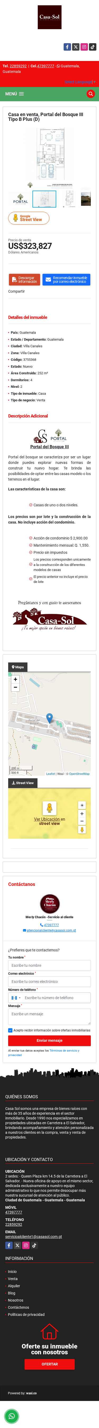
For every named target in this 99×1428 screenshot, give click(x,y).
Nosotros (15, 1300)
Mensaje (15, 1006)
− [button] (15, 687)
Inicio (12, 1271)
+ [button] (15, 679)
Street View (31, 218)
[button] (86, 132)
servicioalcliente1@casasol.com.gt (33, 1236)
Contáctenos (18, 1307)
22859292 (18, 66)
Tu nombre (16, 957)
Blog (11, 1293)
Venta (13, 1279)
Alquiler (14, 1286)
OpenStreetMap (79, 773)
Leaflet (50, 773)
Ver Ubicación (47, 819)
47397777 (45, 66)
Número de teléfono (23, 990)
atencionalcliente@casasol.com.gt (51, 930)
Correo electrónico (22, 974)
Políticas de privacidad (26, 1314)
